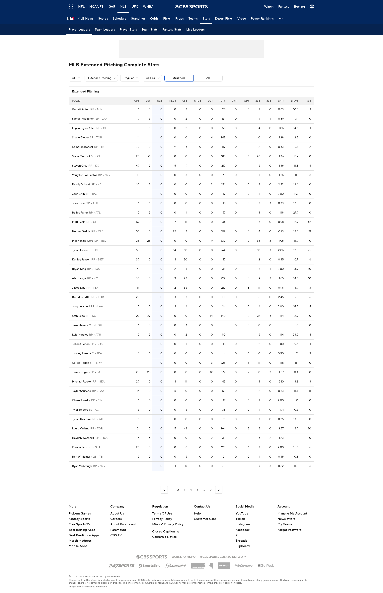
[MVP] (224, 564)
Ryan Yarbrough (82, 466)
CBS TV (116, 535)
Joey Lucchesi (81, 306)
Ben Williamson (82, 457)
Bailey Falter (80, 213)
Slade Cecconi (81, 156)
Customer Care (205, 519)
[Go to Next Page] (218, 490)
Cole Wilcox (80, 447)
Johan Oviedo (81, 344)
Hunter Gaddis (81, 231)
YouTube (242, 514)
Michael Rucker (82, 381)
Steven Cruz (79, 166)
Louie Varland (80, 428)
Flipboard (243, 546)
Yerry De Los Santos (84, 175)
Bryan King (79, 269)
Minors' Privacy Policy (167, 524)
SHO (196, 100)
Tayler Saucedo (81, 391)
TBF (221, 100)
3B (268, 100)
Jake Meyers (80, 325)
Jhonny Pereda (81, 353)
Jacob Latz (78, 288)
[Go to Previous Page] (164, 490)
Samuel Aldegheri (83, 119)
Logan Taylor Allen (83, 128)
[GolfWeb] (266, 566)
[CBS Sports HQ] (183, 556)
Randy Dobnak (81, 184)
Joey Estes (78, 203)
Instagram (243, 524)
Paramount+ (119, 530)
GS (147, 100)
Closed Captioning (165, 531)
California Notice (164, 537)
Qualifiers (179, 78)
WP (246, 100)
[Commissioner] (202, 564)
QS (209, 100)
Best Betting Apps (82, 530)
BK (233, 100)
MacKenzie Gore (82, 241)
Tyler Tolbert (80, 410)
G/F (280, 100)
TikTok (240, 519)
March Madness (80, 541)
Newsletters (286, 519)
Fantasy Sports (79, 519)
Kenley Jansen (81, 259)
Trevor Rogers (81, 372)
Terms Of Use (162, 514)
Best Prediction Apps (84, 535)
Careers (116, 519)
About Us (117, 514)
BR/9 (294, 100)
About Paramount (123, 524)
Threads (241, 541)
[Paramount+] (175, 565)
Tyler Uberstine (81, 419)
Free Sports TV (79, 524)
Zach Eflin (78, 194)
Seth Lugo (78, 316)
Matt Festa (78, 222)
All (208, 78)
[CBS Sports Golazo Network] (223, 556)
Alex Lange (79, 278)
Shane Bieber (80, 137)
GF (184, 100)
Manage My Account (292, 514)
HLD (171, 100)
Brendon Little (81, 297)
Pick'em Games (80, 514)
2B (257, 100)
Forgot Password (289, 530)
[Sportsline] (150, 565)
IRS (307, 100)
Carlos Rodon (80, 363)
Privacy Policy (162, 519)
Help (197, 514)
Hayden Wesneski (83, 438)
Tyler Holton (80, 250)
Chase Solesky (81, 400)
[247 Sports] (121, 565)
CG (159, 100)
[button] (281, 18)
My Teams (284, 524)
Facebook (243, 530)
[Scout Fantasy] (244, 565)
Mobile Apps (78, 546)
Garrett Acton (80, 109)
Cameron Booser (82, 147)
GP (136, 100)
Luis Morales (80, 335)
